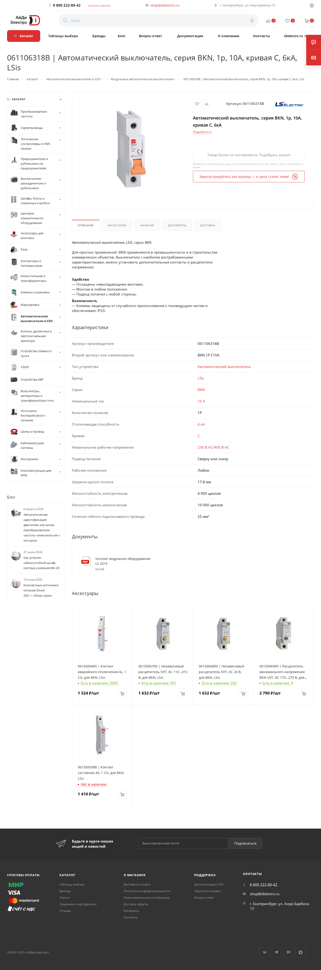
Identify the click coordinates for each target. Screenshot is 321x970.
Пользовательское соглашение (146, 897)
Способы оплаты (23, 875)
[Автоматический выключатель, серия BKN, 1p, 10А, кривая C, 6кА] (132, 150)
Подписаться (245, 843)
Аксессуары (117, 225)
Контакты (131, 917)
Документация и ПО (208, 884)
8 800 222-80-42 (67, 5)
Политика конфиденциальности (147, 891)
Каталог (67, 875)
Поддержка (205, 875)
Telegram (276, 952)
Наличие (147, 225)
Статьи (64, 897)
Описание (86, 225)
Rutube (288, 952)
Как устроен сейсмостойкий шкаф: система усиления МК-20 (41, 562)
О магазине (135, 875)
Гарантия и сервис (207, 891)
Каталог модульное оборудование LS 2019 (122, 561)
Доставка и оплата (137, 884)
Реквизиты (131, 911)
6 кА (201, 424)
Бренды (65, 891)
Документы (177, 225)
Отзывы (65, 911)
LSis (201, 378)
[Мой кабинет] (312, 6)
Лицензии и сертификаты (78, 904)
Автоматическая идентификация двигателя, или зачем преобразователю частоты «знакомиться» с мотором (41, 527)
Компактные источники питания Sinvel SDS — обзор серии (41, 590)
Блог (11, 496)
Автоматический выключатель (224, 366)
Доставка (207, 225)
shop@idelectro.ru (165, 5)
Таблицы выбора (71, 884)
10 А (201, 401)
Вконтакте (264, 952)
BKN (201, 389)
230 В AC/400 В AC (213, 447)
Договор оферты (136, 904)
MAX (300, 952)
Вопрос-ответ (204, 897)
